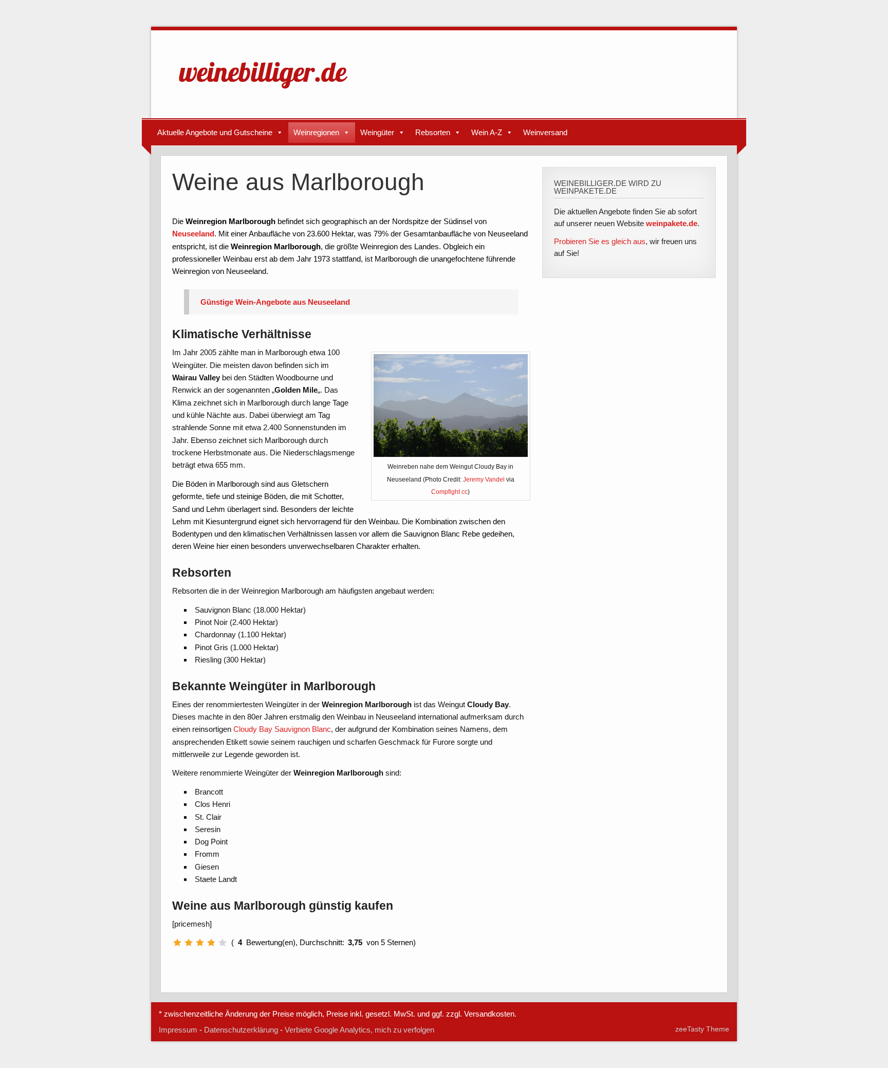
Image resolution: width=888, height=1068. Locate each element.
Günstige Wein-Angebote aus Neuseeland (275, 302)
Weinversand (545, 132)
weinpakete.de (671, 223)
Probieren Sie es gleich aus (599, 241)
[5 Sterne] (222, 942)
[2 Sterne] (188, 942)
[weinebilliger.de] (268, 90)
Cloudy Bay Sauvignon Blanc (282, 729)
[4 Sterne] (211, 942)
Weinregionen (316, 132)
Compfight (445, 491)
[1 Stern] (177, 942)
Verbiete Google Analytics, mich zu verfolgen (359, 1029)
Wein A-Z (486, 132)
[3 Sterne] (200, 942)
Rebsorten (432, 132)
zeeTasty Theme (702, 1029)
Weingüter (377, 132)
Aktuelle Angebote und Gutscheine (214, 132)
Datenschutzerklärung (241, 1029)
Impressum (178, 1029)
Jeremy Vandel (484, 479)
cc (464, 491)
